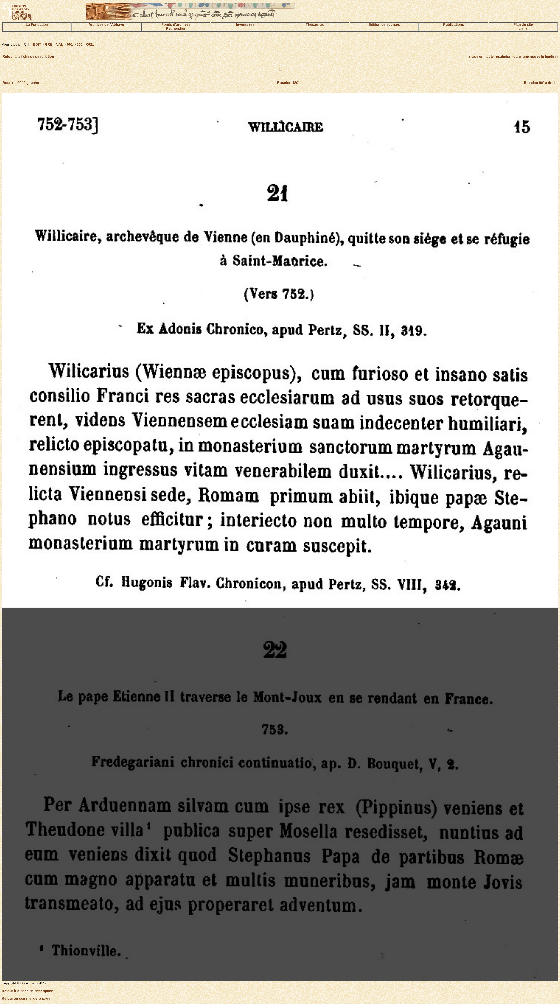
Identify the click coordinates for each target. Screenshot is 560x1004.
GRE (48, 44)
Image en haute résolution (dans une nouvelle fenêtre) (513, 56)
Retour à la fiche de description (28, 56)
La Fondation (37, 24)
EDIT (37, 44)
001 (70, 44)
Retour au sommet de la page (26, 998)
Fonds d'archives (175, 24)
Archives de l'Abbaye (106, 24)
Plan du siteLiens (523, 26)
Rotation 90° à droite (541, 83)
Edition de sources (384, 24)
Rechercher (176, 28)
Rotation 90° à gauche (20, 83)
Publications (453, 24)
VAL (59, 44)
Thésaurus (315, 24)
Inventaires (245, 24)
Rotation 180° (288, 83)
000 (79, 44)
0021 (90, 44)
